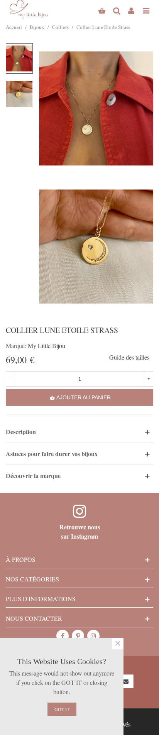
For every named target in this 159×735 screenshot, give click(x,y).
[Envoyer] (126, 681)
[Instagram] (93, 636)
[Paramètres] (131, 9)
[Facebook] (62, 636)
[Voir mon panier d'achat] (102, 9)
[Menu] (146, 9)
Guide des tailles (129, 357)
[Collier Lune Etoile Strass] (96, 107)
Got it (61, 709)
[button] (79, 432)
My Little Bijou (46, 345)
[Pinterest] (78, 636)
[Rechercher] (116, 9)
